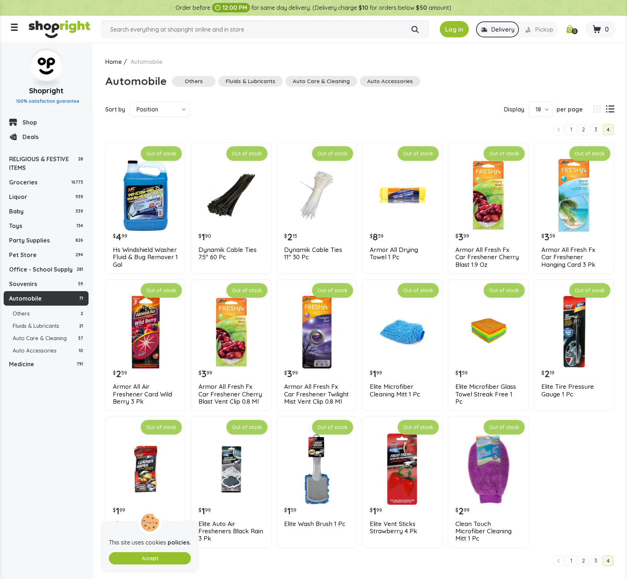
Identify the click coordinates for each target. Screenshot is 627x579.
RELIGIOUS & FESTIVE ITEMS (46, 163)
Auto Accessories (48, 350)
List (610, 109)
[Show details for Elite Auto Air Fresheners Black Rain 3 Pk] (231, 469)
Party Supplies (46, 240)
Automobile (46, 298)
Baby (46, 211)
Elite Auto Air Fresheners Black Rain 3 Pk (230, 531)
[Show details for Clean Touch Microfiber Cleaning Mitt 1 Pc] (488, 469)
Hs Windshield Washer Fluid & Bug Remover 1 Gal (145, 257)
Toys (46, 225)
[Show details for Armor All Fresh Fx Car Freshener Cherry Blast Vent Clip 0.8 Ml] (231, 332)
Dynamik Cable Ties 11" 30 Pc (313, 253)
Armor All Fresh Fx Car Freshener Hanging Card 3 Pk (568, 257)
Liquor (46, 196)
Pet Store (46, 254)
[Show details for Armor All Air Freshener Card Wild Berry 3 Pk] (145, 332)
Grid (597, 109)
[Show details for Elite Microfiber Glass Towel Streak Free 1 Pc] (488, 332)
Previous (558, 129)
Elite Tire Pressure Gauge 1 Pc (567, 390)
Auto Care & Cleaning (48, 338)
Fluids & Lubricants (48, 325)
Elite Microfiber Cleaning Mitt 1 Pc (395, 390)
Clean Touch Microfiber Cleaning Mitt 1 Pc (483, 531)
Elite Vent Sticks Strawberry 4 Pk (393, 527)
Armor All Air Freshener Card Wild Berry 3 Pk (142, 394)
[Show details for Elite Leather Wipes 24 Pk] (145, 469)
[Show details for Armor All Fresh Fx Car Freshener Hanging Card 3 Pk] (574, 195)
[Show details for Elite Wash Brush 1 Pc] (316, 469)
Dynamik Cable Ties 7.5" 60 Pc (227, 253)
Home (113, 61)
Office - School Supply (46, 269)
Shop (29, 122)
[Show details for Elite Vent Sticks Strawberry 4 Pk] (402, 469)
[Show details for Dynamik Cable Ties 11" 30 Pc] (316, 195)
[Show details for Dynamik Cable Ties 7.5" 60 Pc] (231, 195)
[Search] (415, 29)
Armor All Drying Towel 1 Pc (394, 253)
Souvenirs (46, 284)
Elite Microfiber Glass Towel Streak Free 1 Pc (485, 394)
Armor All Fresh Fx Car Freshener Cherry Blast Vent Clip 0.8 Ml (230, 394)
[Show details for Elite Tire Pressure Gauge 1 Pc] (574, 332)
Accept (150, 558)
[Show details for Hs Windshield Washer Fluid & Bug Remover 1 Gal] (145, 195)
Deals (30, 136)
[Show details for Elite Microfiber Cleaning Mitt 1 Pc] (402, 332)
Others (48, 313)
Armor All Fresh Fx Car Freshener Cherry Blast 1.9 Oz (487, 257)
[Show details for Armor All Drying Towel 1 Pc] (402, 195)
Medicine (46, 364)
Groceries (46, 182)
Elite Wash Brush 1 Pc (314, 523)
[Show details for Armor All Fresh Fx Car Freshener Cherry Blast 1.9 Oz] (488, 195)
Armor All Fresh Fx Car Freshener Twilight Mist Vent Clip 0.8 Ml (316, 394)
